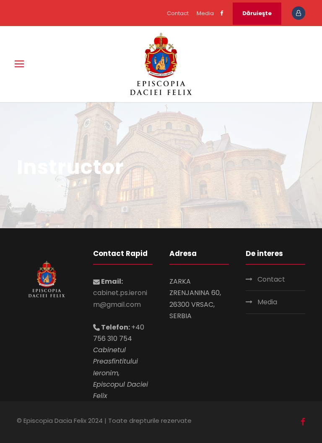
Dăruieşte (257, 13)
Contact (178, 13)
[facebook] (221, 13)
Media (205, 13)
